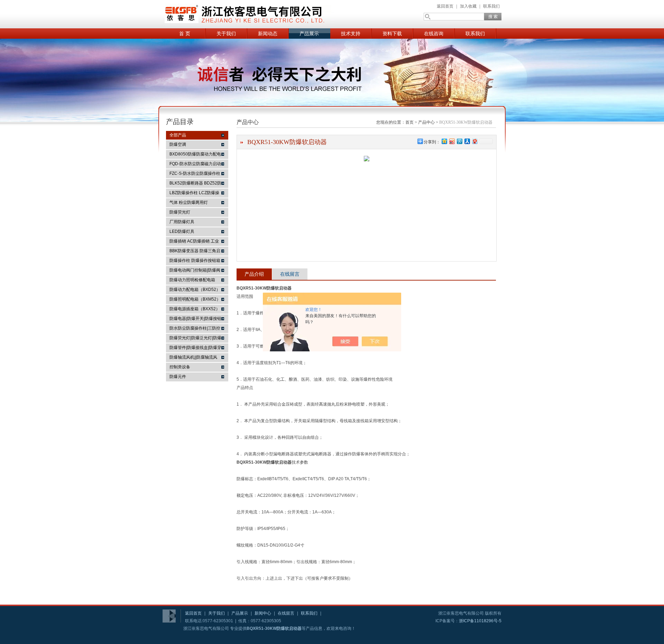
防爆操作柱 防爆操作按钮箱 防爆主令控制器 (194, 261)
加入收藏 (468, 6)
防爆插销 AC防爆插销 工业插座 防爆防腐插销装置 (194, 242)
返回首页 (445, 6)
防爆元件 (177, 376)
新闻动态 (267, 33)
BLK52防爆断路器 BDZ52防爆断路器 (195, 184)
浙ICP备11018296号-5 (480, 620)
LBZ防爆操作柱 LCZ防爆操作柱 (194, 193)
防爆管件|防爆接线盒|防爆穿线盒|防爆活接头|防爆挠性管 (195, 348)
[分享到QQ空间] (444, 141)
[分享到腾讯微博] (459, 141)
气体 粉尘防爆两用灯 (188, 202)
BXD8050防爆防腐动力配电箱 (195, 155)
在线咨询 (433, 33)
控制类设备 (179, 366)
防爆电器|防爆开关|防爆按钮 (195, 318)
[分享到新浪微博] (451, 141)
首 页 (184, 33)
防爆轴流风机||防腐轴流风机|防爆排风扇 (193, 358)
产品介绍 (254, 274)
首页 (409, 122)
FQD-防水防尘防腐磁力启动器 (195, 164)
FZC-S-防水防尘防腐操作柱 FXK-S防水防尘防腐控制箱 (194, 174)
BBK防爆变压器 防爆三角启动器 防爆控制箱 (194, 251)
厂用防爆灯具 (181, 221)
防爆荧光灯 (179, 212)
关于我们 (226, 33)
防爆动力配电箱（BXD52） (194, 289)
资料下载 (392, 33)
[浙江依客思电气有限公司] (249, 14)
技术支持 (350, 33)
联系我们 (491, 6)
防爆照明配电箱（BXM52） (195, 299)
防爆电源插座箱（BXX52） (194, 308)
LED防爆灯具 (181, 231)
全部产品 (177, 135)
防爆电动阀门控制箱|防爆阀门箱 (194, 271)
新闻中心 (263, 613)
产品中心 (426, 122)
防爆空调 (177, 144)
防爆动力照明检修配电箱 (192, 279)
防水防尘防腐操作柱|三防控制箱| (194, 329)
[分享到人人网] (467, 141)
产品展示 (309, 33)
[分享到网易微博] (474, 141)
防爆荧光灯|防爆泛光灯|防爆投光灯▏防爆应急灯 (195, 338)
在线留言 (289, 274)
